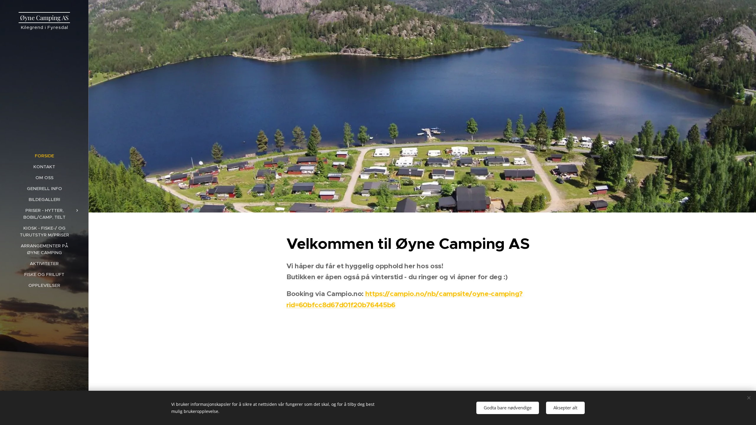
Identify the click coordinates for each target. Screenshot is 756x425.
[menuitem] (44, 155)
